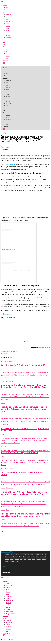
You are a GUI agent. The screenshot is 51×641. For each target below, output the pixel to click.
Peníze (10, 556)
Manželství (37, 554)
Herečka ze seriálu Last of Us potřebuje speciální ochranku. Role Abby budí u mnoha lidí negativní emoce (24, 409)
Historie (7, 56)
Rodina (12, 554)
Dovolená (12, 561)
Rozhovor (8, 9)
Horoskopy (8, 37)
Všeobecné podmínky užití (9, 568)
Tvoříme (8, 30)
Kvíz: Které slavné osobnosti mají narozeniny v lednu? (23, 473)
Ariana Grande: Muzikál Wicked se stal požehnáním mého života (25, 429)
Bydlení (7, 28)
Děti (6, 556)
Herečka (7, 559)
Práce (25, 559)
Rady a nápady (9, 40)
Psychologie (8, 26)
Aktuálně (8, 49)
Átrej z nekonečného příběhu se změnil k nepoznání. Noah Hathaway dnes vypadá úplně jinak (25, 514)
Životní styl (5, 12)
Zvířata (7, 51)
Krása (7, 16)
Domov (7, 33)
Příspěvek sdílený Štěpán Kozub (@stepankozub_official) (19, 270)
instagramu (11, 164)
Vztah (20, 556)
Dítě (45, 554)
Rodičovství (8, 14)
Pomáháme (5, 60)
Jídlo (42, 554)
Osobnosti (8, 53)
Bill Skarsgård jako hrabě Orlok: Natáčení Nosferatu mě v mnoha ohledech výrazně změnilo (25, 451)
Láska (37, 556)
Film (7, 7)
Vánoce (11, 559)
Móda (7, 19)
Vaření (28, 556)
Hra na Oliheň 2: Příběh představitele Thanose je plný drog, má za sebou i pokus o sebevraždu (24, 492)
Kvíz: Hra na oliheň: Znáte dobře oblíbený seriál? (23, 365)
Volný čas (8, 21)
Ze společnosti (43, 556)
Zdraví (7, 23)
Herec (33, 559)
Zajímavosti (5, 46)
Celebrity (5, 5)
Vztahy (4, 42)
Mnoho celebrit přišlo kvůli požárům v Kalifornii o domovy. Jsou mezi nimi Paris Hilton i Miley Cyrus (24, 386)
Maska (9, 351)
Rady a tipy (39, 559)
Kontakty (5, 566)
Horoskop (17, 559)
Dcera (17, 561)
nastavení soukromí (6, 572)
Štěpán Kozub (15, 351)
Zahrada (8, 35)
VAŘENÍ (5, 44)
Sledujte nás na (5, 552)
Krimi (7, 58)
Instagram (7, 314)
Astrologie (44, 559)
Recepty (33, 556)
